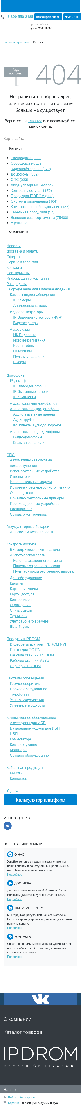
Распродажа (17, 283)
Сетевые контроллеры (29, 514)
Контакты (14, 267)
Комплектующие (23, 744)
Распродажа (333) (26, 157)
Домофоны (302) (25, 174)
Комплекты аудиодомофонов (37, 425)
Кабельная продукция (25, 767)
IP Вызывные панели (31, 391)
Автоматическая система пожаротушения (31, 462)
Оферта (13, 256)
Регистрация (27, 1097)
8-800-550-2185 (20, 16)
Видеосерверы (25, 322)
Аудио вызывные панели (34, 414)
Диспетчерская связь (27, 554)
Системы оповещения (25, 678)
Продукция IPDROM (23, 638)
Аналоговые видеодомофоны (35, 431)
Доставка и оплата (22, 251)
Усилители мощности (27, 705)
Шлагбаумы (20, 626)
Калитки (16, 583)
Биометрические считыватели (35, 549)
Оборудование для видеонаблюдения (38, 289)
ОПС (11, 454)
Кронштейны (24, 345)
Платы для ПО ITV (25, 649)
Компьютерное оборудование (31, 717)
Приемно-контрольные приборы (37, 498)
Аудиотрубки (23, 419)
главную (35, 120)
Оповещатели (21, 492)
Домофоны (16, 375)
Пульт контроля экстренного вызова (43, 571)
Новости (14, 245)
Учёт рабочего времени (29, 621)
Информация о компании (28, 278)
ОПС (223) (19, 179)
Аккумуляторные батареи (32, 184)
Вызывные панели (28, 442)
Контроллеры (21, 599)
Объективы (22, 351)
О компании (18, 1019)
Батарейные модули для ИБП (35, 728)
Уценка (12, 790)
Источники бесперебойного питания (40, 487)
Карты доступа (22, 594)
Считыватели (21, 610)
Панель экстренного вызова (36, 565)
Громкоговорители (25, 683)
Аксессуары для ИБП (28, 722)
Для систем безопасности (31, 531)
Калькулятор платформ (40, 799)
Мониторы (18, 749)
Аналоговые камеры (30, 305)
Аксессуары (20, 329)
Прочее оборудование (28, 688)
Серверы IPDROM (25, 665)
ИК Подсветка (24, 334)
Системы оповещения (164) (34, 201)
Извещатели (20, 476)
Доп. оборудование (26, 577)
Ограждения (20, 604)
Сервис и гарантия (22, 262)
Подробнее (14, 874)
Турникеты (18, 615)
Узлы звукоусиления (27, 699)
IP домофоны (21, 380)
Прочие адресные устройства (35, 503)
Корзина (13, 1102)
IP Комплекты (24, 396)
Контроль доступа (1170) (31, 190)
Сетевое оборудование (29, 755)
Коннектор (18, 778)
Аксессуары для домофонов (33, 403)
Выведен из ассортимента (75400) (39, 217)
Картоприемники (24, 588)
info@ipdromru (48, 17)
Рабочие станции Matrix (29, 660)
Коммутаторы (21, 739)
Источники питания (29, 340)
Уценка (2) (19, 222)
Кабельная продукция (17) (32, 212)
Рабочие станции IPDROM (32, 655)
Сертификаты (18, 272)
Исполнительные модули (31, 481)
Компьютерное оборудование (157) (40, 206)
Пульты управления (30, 356)
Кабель (16, 772)
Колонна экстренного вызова (37, 560)
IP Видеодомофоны (29, 386)
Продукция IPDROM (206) (32, 195)
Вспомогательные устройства (35, 470)
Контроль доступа (21, 544)
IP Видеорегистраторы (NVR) (37, 317)
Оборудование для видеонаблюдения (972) (31, 166)
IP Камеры (22, 299)
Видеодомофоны (27, 437)
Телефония (19, 694)
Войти (12, 1097)
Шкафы (19, 361)
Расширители (21, 508)
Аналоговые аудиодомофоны (34, 408)
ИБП (14, 733)
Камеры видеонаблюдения (32, 294)
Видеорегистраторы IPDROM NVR (39, 644)
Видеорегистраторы (27, 311)
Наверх (10, 1089)
